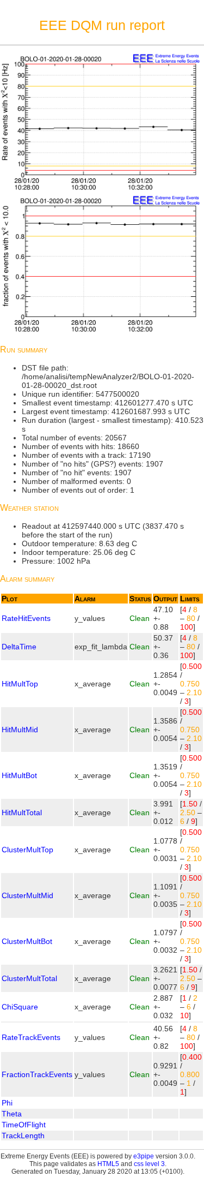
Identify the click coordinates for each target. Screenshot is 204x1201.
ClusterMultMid (27, 895)
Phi (7, 1102)
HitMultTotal (22, 812)
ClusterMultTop (27, 849)
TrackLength (23, 1135)
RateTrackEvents (31, 1037)
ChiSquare (20, 1006)
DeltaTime (19, 646)
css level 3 (149, 1164)
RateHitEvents (26, 618)
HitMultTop (20, 683)
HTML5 (108, 1164)
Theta (12, 1113)
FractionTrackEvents (37, 1074)
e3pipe (143, 1156)
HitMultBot (19, 775)
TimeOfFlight (24, 1124)
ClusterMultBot (27, 941)
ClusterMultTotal (29, 978)
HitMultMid (20, 729)
